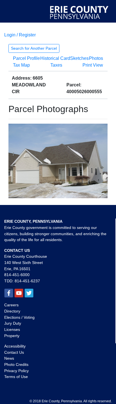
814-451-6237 (27, 281)
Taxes (56, 65)
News (9, 358)
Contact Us (14, 352)
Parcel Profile (26, 58)
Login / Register (20, 34)
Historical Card (55, 58)
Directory (12, 311)
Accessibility (15, 346)
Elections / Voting (19, 317)
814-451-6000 (17, 274)
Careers (11, 305)
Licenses (12, 329)
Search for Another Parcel (34, 48)
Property (11, 335)
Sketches (79, 58)
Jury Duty (12, 323)
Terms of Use (16, 376)
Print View (92, 65)
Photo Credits (16, 364)
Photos (96, 58)
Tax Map (21, 65)
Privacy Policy (16, 370)
